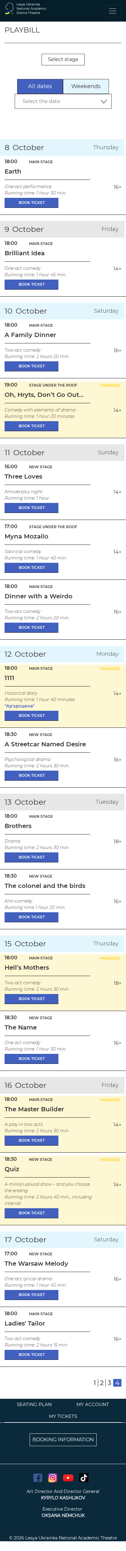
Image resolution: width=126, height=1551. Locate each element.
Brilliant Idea (25, 253)
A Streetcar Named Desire (45, 744)
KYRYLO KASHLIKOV (63, 1498)
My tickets (63, 1416)
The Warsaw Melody (36, 1263)
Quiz (12, 1169)
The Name (21, 1027)
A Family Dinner (30, 335)
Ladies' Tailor (25, 1323)
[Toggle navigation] (112, 11)
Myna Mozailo (26, 536)
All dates (40, 86)
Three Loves (23, 476)
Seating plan (34, 1404)
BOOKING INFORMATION (63, 1440)
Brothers (18, 826)
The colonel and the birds (45, 885)
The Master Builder (34, 1109)
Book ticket (32, 202)
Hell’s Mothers (27, 967)
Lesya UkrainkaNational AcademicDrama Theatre (31, 8)
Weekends (86, 86)
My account (92, 1404)
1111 (9, 678)
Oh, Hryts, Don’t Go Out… (44, 394)
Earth (13, 171)
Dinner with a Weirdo (38, 596)
